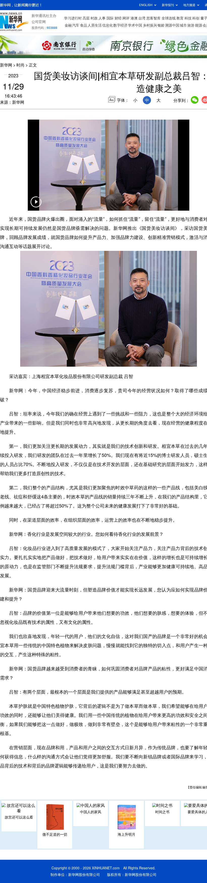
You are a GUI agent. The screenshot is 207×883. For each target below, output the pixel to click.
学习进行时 (73, 18)
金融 (68, 25)
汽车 (75, 25)
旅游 (190, 25)
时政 (94, 18)
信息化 (107, 25)
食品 (83, 25)
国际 (110, 18)
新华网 (6, 65)
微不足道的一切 (54, 834)
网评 (126, 18)
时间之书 (162, 812)
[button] (36, 205)
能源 (198, 25)
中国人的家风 (90, 812)
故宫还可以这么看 (19, 817)
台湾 (141, 18)
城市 (183, 25)
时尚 (20, 65)
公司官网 (39, 22)
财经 (118, 18)
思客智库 (153, 18)
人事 (102, 18)
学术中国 (135, 25)
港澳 (134, 18)
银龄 (161, 25)
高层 (86, 18)
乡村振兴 (150, 25)
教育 (180, 18)
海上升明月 (126, 834)
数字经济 (120, 25)
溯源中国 (172, 25)
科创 (195, 18)
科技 (188, 18)
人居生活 (95, 25)
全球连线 (169, 18)
